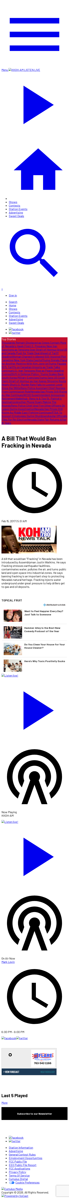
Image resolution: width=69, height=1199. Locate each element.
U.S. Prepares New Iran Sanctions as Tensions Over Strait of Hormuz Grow (32, 347)
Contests (14, 205)
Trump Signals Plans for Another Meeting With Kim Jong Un (34, 361)
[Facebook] (16, 329)
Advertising (16, 212)
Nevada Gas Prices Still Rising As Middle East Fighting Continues (32, 410)
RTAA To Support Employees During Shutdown (31, 414)
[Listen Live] (34, 709)
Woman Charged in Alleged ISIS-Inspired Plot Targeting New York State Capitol (33, 358)
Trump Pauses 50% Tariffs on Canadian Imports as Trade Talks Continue (33, 367)
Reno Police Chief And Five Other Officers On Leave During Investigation (33, 407)
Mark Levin (8, 962)
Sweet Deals (16, 216)
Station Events (18, 209)
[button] (34, 615)
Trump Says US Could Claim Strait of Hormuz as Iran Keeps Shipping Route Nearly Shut (33, 381)
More (4, 1102)
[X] (14, 332)
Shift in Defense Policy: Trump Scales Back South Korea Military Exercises (32, 375)
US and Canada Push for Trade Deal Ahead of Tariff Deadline (34, 353)
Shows (13, 202)
